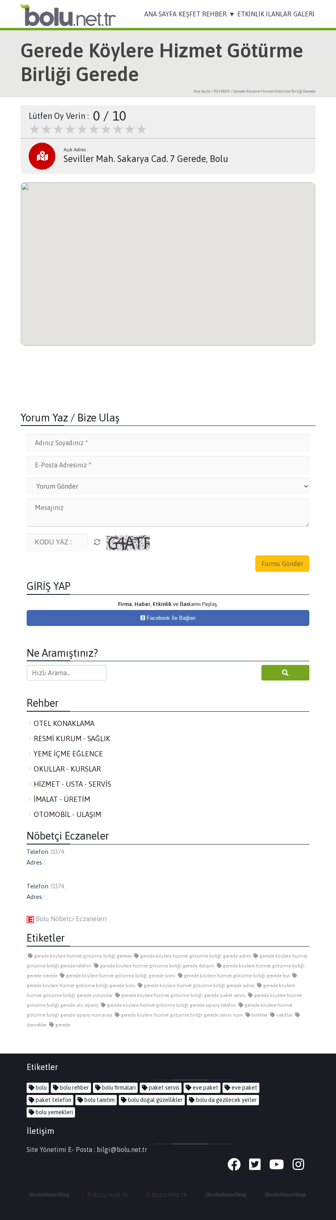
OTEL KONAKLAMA (63, 723)
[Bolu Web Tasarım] (108, 1194)
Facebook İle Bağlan (170, 618)
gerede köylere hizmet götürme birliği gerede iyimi (120, 976)
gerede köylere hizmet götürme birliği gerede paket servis (182, 995)
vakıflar (284, 1015)
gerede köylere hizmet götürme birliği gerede (82, 956)
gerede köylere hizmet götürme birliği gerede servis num (181, 1015)
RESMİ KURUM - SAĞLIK (71, 738)
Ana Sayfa (201, 91)
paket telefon (52, 1100)
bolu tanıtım (99, 1100)
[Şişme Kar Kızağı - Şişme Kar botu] (285, 1194)
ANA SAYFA (160, 14)
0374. (58, 851)
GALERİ (304, 14)
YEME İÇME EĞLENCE (67, 753)
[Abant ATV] (167, 1194)
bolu (40, 1087)
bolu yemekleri (53, 1112)
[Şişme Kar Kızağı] (226, 1194)
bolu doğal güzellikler (155, 1100)
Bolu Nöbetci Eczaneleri (70, 918)
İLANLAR (278, 14)
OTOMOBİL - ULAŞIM (66, 814)
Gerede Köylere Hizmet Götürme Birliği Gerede (274, 91)
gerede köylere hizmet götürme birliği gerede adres (195, 956)
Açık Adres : (76, 149)
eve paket (204, 1087)
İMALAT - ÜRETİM (61, 799)
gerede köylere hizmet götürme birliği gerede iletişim (156, 966)
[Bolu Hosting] (49, 1194)
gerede (62, 1025)
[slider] (88, 129)
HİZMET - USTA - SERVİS (71, 784)
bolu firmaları (118, 1087)
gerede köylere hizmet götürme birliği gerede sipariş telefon (171, 1005)
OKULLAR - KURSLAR (66, 769)
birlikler (259, 1015)
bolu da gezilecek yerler (226, 1100)
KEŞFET (189, 14)
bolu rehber (74, 1087)
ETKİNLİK (250, 14)
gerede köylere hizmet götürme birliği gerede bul (236, 976)
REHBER (214, 14)
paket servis (163, 1087)
